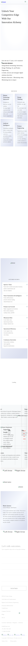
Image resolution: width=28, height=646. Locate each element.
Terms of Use (4, 641)
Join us (3, 617)
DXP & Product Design (7, 596)
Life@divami (5, 608)
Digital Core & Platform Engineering (10, 602)
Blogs (3, 614)
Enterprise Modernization (7, 605)
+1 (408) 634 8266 (6, 631)
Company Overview (6, 611)
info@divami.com (6, 626)
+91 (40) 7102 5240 (6, 628)
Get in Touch (14, 588)
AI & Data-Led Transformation (9, 599)
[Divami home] (3, 2)
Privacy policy (13, 641)
